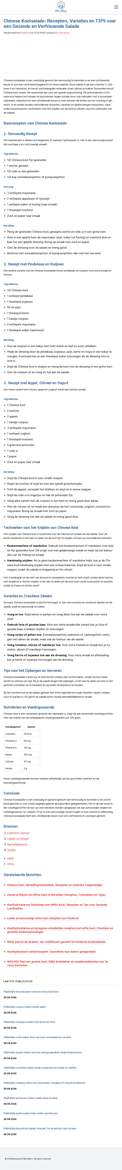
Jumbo (11, 850)
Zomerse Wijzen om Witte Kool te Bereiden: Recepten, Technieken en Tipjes (56, 894)
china (10, 864)
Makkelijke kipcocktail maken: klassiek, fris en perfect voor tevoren (40, 1128)
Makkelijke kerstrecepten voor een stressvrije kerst (31, 992)
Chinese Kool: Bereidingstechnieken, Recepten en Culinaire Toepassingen (54, 885)
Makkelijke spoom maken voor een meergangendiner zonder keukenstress (43, 1052)
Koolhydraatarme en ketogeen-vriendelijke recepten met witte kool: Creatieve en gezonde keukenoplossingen (60, 930)
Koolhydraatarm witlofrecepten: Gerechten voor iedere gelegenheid (51, 951)
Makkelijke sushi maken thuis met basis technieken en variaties (37, 1037)
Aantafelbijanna (17, 844)
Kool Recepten (62, 32)
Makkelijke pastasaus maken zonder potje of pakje (31, 1098)
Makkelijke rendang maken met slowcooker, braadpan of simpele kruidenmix (44, 1083)
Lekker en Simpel (18, 838)
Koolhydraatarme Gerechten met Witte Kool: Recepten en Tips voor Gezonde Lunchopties (57, 906)
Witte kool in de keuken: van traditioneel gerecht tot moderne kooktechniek (56, 941)
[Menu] (116, 7)
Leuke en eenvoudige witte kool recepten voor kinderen (43, 918)
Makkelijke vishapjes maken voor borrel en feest (29, 1022)
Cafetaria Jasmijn (18, 833)
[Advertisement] (61, 57)
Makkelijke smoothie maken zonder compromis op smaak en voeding (40, 1068)
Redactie (26, 32)
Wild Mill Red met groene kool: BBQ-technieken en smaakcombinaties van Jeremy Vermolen (58, 963)
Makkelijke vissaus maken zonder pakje (25, 1007)
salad (10, 858)
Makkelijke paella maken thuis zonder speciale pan (30, 1113)
